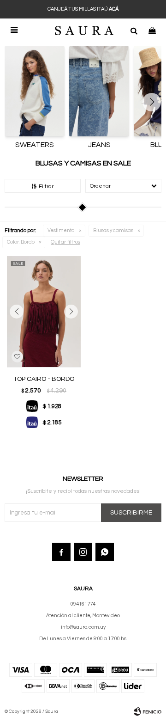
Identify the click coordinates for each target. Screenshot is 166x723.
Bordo (21, 242)
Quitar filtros (65, 242)
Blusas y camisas (113, 230)
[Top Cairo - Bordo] (44, 311)
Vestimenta (61, 230)
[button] (134, 30)
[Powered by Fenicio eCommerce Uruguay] (147, 711)
